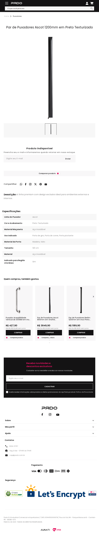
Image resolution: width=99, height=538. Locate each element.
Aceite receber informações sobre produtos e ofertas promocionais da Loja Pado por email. (51, 392)
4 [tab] (49, 342)
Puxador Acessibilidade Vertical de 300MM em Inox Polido (18, 319)
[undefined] (49, 77)
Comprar (18, 332)
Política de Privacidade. (84, 392)
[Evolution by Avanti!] (45, 529)
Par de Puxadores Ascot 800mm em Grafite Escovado (47, 319)
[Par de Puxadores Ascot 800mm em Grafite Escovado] (49, 300)
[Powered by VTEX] (57, 529)
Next (93, 296)
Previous (5, 296)
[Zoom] (51, 129)
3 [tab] (49, 340)
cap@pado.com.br (17, 455)
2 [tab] (50, 118)
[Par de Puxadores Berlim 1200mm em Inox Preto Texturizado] (81, 300)
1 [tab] (48, 118)
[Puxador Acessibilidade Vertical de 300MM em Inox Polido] (18, 300)
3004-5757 (13, 446)
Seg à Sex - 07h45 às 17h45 (20, 451)
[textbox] (49, 8)
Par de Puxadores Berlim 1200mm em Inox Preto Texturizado (79, 319)
